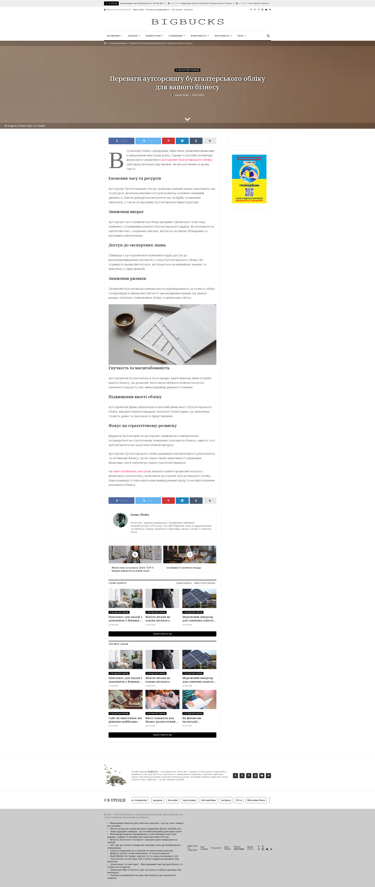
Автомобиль (194, 800)
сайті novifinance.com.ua (130, 471)
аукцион (143, 800)
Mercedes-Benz (242, 800)
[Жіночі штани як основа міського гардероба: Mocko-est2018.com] (162, 598)
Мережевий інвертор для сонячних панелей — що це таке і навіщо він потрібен (199, 618)
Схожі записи (184, 583)
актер (260, 800)
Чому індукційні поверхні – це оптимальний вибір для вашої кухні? (146, 831)
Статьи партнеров (117, 43)
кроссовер (175, 800)
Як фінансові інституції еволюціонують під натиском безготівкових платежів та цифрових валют (198, 719)
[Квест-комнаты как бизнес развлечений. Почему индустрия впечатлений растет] (162, 699)
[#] (251, 9)
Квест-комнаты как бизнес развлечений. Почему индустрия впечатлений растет (160, 719)
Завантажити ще (162, 634)
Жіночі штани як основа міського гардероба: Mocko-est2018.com (158, 618)
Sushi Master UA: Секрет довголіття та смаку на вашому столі (144, 856)
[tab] (184, 583)
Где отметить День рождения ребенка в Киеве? (249, 3)
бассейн (158, 800)
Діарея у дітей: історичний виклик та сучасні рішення (139, 853)
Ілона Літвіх (140, 515)
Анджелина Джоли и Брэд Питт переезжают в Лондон (184, 3)
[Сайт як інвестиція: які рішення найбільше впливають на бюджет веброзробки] (126, 699)
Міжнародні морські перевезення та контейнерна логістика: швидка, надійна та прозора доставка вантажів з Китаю (142, 835)
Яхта (224, 800)
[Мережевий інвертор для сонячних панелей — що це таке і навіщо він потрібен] (199, 598)
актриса (212, 800)
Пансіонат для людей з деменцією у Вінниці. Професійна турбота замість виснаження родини (125, 618)
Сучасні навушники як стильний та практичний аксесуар (141, 850)
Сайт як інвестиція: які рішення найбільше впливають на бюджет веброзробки (125, 719)
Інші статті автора (204, 583)
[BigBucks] (187, 22)
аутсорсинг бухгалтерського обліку (187, 159)
